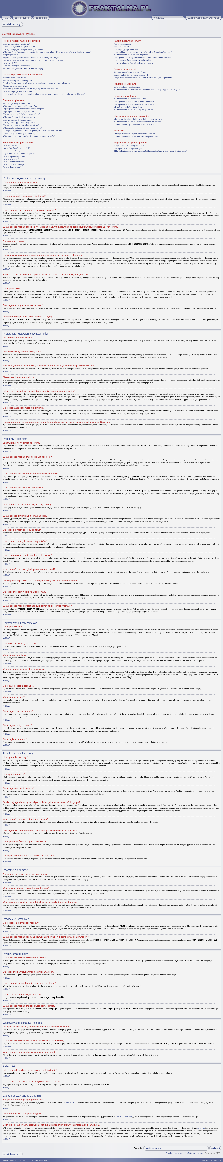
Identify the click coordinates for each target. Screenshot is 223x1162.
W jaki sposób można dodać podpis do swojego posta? (24, 109)
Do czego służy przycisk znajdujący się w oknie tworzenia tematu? (32, 131)
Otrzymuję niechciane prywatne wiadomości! (131, 75)
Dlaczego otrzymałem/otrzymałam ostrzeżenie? (21, 125)
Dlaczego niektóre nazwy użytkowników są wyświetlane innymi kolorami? (142, 57)
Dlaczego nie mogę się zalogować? (16, 44)
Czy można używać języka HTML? (16, 148)
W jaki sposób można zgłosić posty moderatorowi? (22, 128)
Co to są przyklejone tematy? (14, 162)
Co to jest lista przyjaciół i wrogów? (127, 87)
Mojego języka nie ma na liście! (15, 86)
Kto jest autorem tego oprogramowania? (129, 145)
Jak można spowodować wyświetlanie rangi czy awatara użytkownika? (30, 89)
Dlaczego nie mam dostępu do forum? (17, 120)
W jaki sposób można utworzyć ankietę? (18, 111)
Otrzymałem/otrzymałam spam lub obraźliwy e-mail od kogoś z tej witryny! (143, 78)
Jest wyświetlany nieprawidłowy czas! (18, 80)
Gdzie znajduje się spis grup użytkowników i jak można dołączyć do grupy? (143, 52)
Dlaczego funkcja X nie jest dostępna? (128, 148)
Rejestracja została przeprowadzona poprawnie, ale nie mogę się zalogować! (32, 57)
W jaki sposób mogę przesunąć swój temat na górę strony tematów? (29, 136)
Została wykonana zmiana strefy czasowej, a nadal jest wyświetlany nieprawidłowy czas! (37, 83)
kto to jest (201, 1128)
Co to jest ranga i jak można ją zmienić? (18, 91)
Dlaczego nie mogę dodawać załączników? (19, 122)
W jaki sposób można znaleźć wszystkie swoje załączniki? (136, 136)
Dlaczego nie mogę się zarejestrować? (17, 66)
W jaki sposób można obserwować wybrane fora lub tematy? (137, 122)
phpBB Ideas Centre (124, 1117)
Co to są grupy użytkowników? (126, 49)
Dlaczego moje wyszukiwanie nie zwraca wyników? (134, 101)
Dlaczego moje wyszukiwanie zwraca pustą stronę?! (134, 104)
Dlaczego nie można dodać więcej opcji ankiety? (21, 114)
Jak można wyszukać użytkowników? (128, 107)
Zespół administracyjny (174, 1153)
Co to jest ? (133, 60)
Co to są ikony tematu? (12, 167)
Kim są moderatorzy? (122, 46)
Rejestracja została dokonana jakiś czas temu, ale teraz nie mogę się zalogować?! (33, 60)
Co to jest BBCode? (10, 145)
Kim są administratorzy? (123, 44)
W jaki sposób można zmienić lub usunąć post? (21, 106)
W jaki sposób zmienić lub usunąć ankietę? (19, 117)
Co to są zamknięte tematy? (13, 164)
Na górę (8, 191)
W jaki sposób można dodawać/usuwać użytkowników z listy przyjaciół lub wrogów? (147, 90)
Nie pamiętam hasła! (11, 55)
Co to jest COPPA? (10, 63)
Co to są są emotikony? (12, 151)
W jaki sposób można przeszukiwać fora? (130, 99)
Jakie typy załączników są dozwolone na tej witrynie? (134, 134)
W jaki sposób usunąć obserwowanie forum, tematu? (134, 124)
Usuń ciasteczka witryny (194, 1153)
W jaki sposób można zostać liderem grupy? (131, 55)
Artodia (218, 1160)
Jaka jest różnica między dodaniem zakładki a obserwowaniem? (138, 119)
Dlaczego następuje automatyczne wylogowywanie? (23, 49)
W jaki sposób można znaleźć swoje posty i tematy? (133, 110)
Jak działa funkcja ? (23, 68)
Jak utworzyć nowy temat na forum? (17, 103)
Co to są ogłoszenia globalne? (14, 156)
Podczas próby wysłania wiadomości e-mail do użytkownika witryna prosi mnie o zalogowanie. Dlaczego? (44, 94)
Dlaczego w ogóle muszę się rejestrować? (19, 46)
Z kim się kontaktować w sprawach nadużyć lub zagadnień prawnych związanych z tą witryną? (150, 151)
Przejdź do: (138, 1148)
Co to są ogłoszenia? (11, 159)
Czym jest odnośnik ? (134, 63)
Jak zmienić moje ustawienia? (14, 78)
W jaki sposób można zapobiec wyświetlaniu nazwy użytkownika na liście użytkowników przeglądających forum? (47, 52)
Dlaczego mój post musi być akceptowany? (19, 133)
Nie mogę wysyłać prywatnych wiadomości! (131, 72)
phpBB (21, 1160)
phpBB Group (71, 1102)
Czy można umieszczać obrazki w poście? (19, 153)
